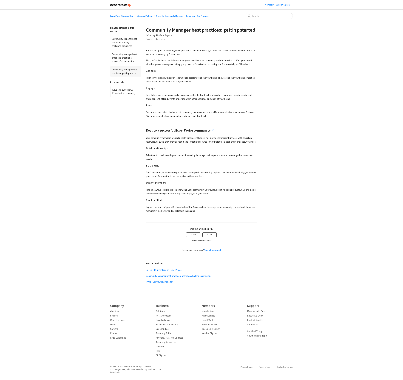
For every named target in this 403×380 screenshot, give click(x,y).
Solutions (160, 311)
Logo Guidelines (118, 337)
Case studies (162, 328)
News (113, 324)
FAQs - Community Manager (159, 281)
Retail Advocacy (163, 315)
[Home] (120, 6)
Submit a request (212, 250)
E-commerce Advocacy (167, 324)
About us (114, 311)
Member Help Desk (256, 311)
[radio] (193, 234)
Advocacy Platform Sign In (277, 4)
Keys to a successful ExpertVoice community (124, 91)
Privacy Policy (247, 367)
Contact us (252, 324)
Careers (114, 328)
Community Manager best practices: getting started (124, 71)
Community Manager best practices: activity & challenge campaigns (124, 42)
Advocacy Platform (145, 16)
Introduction (208, 311)
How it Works (208, 320)
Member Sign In (209, 333)
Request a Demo (255, 315)
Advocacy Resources (166, 342)
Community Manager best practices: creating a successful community (124, 58)
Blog (158, 350)
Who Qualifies (208, 315)
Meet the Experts (119, 320)
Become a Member (211, 328)
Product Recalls (255, 320)
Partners (160, 346)
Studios (114, 315)
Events (113, 333)
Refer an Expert (209, 324)
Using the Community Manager (169, 16)
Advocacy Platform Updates (169, 337)
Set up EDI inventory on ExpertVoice (164, 269)
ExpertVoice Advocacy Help (121, 16)
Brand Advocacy (164, 320)
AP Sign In (161, 355)
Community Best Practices (197, 16)
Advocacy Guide (163, 333)
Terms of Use (264, 367)
